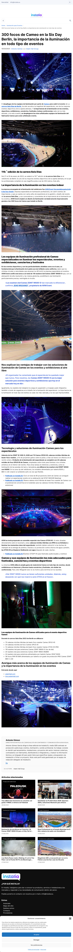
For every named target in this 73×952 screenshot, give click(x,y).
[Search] (70, 20)
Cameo (46, 104)
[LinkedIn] (7, 763)
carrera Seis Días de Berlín (11, 106)
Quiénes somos (8, 908)
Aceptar (36, 934)
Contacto (6, 911)
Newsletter (5, 2)
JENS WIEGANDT (20, 285)
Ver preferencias (36, 945)
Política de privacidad (33, 949)
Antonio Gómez (17, 49)
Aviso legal (43, 949)
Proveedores (7, 913)
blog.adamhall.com (12, 676)
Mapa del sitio (8, 906)
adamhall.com (10, 674)
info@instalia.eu (15, 2)
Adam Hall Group (32, 49)
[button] (70, 918)
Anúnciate (6, 903)
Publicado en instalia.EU (14, 554)
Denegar (36, 940)
